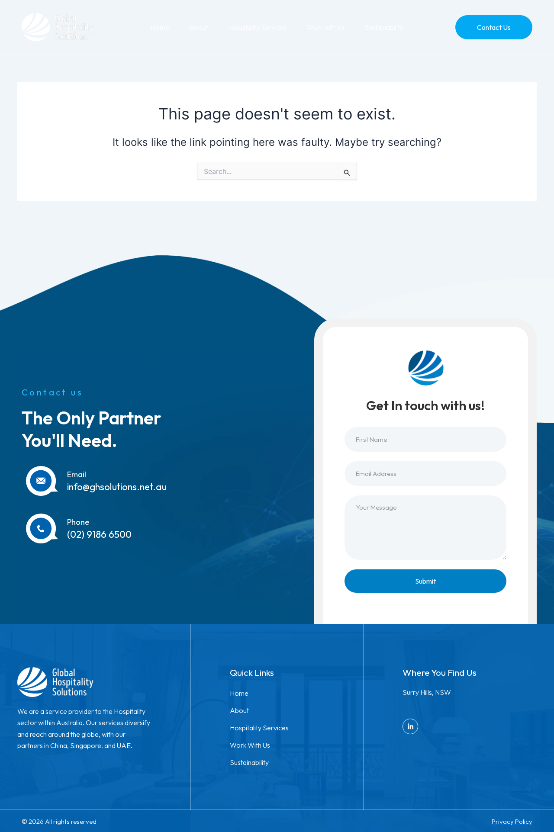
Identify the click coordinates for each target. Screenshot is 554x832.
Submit (425, 581)
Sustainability (383, 27)
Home (160, 27)
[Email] (42, 481)
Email (76, 474)
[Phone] (42, 528)
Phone (78, 522)
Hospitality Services (257, 27)
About (198, 27)
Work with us (326, 27)
